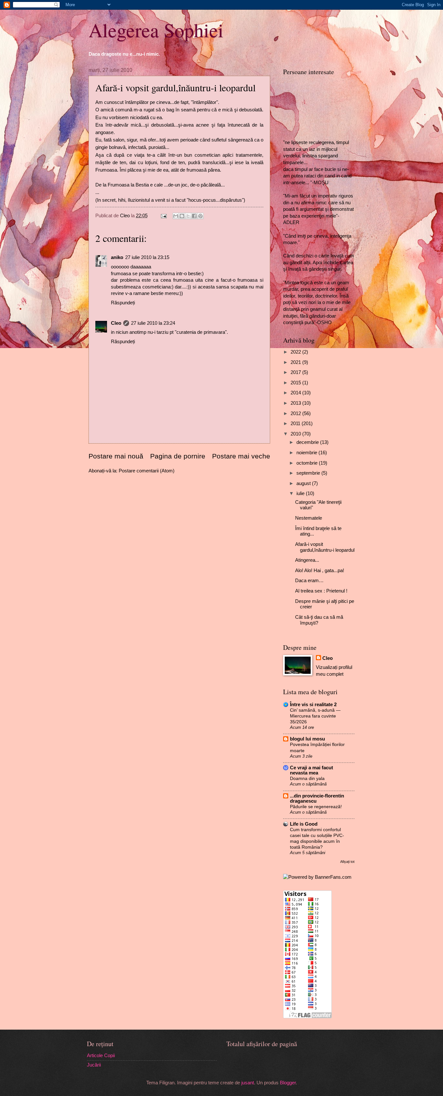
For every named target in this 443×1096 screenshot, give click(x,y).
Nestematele (308, 518)
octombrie (307, 463)
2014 (296, 392)
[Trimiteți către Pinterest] (200, 216)
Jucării (94, 1065)
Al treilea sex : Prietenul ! (321, 590)
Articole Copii (101, 1055)
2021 (296, 362)
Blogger (288, 1082)
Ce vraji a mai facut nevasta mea (311, 770)
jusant (247, 1082)
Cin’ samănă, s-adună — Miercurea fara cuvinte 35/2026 (315, 715)
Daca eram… (309, 580)
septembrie (308, 473)
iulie (301, 493)
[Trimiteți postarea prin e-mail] (163, 215)
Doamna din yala (307, 778)
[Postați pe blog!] (182, 216)
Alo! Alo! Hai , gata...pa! (319, 570)
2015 (296, 382)
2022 (296, 352)
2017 (296, 372)
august (304, 483)
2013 (296, 403)
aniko (117, 257)
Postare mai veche (241, 456)
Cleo (116, 323)
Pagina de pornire (177, 456)
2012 (296, 413)
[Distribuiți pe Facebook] (194, 216)
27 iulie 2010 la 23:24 (153, 323)
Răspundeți (123, 302)
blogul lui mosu (307, 738)
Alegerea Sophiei (156, 30)
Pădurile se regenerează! (316, 806)
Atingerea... (307, 560)
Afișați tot (347, 862)
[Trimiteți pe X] (188, 216)
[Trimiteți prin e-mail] (176, 216)
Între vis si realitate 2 (313, 704)
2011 (296, 423)
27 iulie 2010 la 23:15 (147, 257)
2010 (296, 433)
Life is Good (303, 824)
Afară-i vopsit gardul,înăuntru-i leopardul (324, 547)
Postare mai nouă (116, 456)
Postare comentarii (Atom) (146, 470)
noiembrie (307, 452)
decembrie (308, 442)
